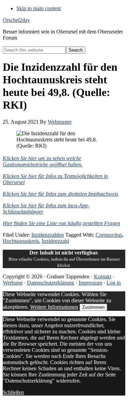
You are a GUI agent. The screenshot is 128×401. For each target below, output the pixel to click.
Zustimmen (93, 307)
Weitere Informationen (54, 307)
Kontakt (102, 276)
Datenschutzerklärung (50, 283)
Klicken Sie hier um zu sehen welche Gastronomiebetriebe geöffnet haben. (43, 161)
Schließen (13, 392)
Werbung (13, 283)
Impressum (90, 283)
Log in (113, 283)
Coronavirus (109, 235)
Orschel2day (16, 20)
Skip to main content (38, 8)
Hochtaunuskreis (21, 241)
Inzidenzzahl (55, 241)
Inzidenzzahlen (47, 235)
